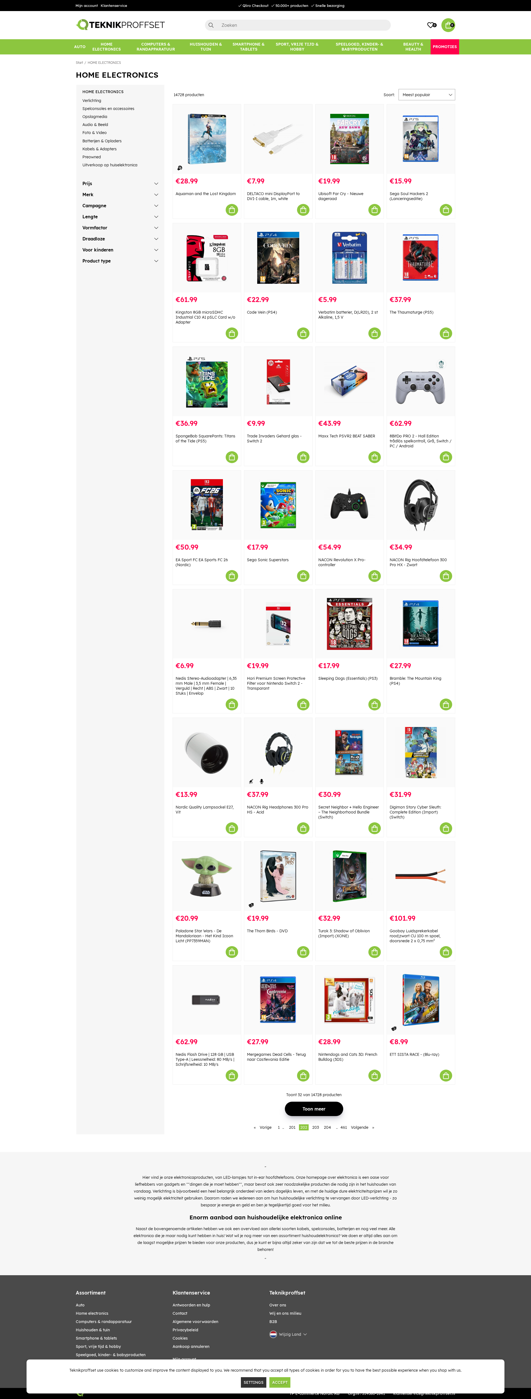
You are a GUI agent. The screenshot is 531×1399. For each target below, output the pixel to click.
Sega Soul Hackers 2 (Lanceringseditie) (409, 196)
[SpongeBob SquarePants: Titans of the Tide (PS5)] (207, 381)
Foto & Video (94, 132)
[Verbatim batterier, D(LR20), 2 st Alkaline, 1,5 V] (349, 258)
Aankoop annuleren (191, 1346)
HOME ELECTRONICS (104, 63)
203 (315, 1127)
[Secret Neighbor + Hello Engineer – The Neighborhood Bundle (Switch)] (349, 752)
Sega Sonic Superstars (268, 559)
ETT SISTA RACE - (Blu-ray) (414, 1054)
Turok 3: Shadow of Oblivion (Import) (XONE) (344, 933)
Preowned (91, 156)
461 (343, 1127)
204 (327, 1127)
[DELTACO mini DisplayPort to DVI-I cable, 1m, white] (278, 139)
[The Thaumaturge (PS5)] (421, 258)
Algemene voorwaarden (195, 1321)
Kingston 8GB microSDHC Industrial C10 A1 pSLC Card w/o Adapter (205, 317)
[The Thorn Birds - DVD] (278, 876)
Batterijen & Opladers (102, 140)
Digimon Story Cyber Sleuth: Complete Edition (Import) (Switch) (415, 812)
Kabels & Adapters (99, 148)
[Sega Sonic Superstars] (278, 505)
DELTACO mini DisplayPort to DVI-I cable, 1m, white (273, 196)
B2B (273, 1321)
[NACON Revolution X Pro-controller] (349, 505)
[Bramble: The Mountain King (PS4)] (421, 624)
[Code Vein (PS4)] (278, 258)
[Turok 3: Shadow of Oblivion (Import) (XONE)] (349, 876)
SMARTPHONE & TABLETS (96, 1338)
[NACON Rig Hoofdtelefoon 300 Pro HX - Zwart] (421, 505)
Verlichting (91, 100)
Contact (180, 1313)
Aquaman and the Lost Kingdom (206, 193)
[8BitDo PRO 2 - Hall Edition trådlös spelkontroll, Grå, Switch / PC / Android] (421, 381)
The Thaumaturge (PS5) (411, 312)
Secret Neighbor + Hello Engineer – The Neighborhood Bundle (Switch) (348, 812)
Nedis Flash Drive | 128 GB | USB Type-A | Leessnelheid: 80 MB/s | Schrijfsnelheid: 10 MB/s (205, 1059)
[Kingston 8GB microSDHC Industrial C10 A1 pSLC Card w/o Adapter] (207, 258)
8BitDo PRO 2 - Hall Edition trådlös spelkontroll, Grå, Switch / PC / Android (421, 441)
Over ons (277, 1305)
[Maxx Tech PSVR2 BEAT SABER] (349, 381)
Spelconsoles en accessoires (108, 108)
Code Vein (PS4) (262, 312)
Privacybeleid (185, 1329)
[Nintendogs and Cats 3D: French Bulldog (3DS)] (349, 1000)
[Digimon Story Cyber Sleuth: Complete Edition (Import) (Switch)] (421, 752)
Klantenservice (114, 5)
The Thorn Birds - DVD (267, 930)
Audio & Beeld (95, 124)
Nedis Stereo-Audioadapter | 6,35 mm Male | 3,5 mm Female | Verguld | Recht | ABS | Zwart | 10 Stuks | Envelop (206, 686)
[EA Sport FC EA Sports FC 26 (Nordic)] (207, 505)
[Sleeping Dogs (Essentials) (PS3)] (349, 624)
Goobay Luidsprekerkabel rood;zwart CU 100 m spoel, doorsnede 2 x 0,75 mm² (415, 935)
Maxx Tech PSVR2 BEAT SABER (346, 436)
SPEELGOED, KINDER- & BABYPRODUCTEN (110, 1354)
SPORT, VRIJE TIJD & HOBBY (98, 1346)
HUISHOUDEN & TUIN (93, 1329)
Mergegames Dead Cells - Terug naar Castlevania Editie (276, 1057)
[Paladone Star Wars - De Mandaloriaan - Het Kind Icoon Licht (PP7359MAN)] (207, 876)
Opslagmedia (94, 116)
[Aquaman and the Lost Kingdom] (207, 139)
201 (292, 1127)
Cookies (180, 1338)
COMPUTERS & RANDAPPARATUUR (104, 1321)
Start (79, 63)
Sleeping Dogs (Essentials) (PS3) (348, 678)
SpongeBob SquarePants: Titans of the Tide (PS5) (205, 438)
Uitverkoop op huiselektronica (109, 164)
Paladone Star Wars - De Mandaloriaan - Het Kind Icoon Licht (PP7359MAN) (204, 935)
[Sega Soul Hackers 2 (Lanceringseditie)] (421, 139)
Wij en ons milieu (285, 1313)
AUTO (80, 1305)
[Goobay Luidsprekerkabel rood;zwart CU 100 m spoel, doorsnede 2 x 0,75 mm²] (421, 876)
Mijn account (87, 5)
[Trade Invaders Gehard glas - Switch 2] (278, 381)
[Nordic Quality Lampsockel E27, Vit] (207, 752)
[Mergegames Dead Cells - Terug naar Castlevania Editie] (278, 1000)
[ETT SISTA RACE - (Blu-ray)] (421, 1000)
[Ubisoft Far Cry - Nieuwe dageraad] (349, 139)
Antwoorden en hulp (191, 1305)
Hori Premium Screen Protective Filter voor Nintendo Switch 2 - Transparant (276, 683)
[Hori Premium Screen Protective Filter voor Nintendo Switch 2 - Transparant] (278, 624)
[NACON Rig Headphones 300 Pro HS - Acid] (278, 752)
